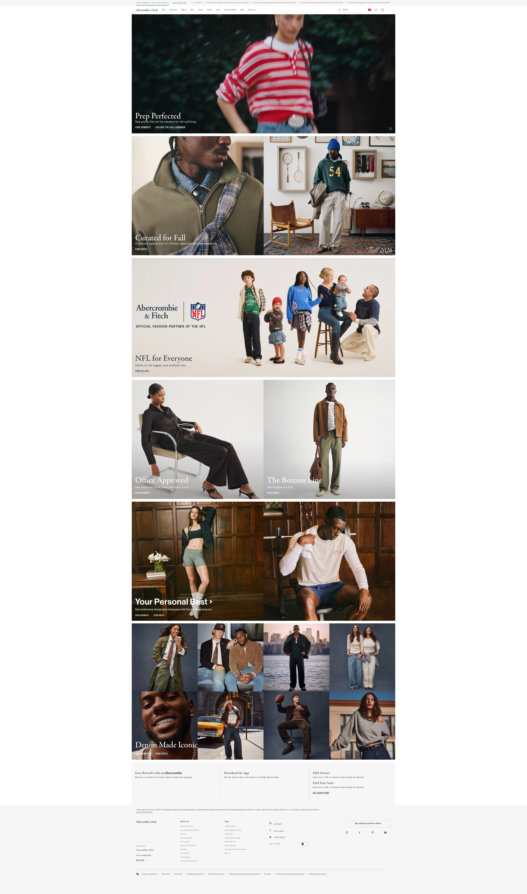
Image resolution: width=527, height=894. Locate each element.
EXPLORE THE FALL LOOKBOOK (170, 127)
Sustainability (185, 857)
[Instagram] (347, 832)
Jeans (200, 10)
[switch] (270, 843)
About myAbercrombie (233, 830)
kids (218, 10)
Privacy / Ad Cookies (149, 874)
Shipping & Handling (232, 838)
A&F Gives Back (186, 838)
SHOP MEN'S (141, 249)
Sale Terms (166, 874)
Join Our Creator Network (189, 830)
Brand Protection (186, 826)
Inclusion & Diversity (188, 845)
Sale (242, 10)
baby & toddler (230, 10)
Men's (184, 10)
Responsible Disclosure (317, 874)
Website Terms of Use (216, 874)
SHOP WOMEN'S (143, 127)
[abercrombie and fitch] (147, 9)
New (164, 10)
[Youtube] (385, 832)
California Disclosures (188, 861)
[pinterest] (372, 832)
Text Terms (178, 874)
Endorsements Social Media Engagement (244, 874)
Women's (173, 10)
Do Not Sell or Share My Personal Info (290, 874)
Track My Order (230, 845)
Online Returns (230, 841)
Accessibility (185, 841)
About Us (252, 10)
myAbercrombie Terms (195, 874)
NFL (192, 10)
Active (209, 10)
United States (279, 837)
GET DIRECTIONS (321, 793)
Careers (183, 834)
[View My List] (376, 9)
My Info (227, 853)
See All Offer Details (144, 812)
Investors (183, 849)
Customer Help (230, 826)
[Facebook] (359, 832)
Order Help (229, 834)
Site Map (267, 874)
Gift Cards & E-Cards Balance (236, 849)
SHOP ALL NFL (142, 371)
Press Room (184, 853)
